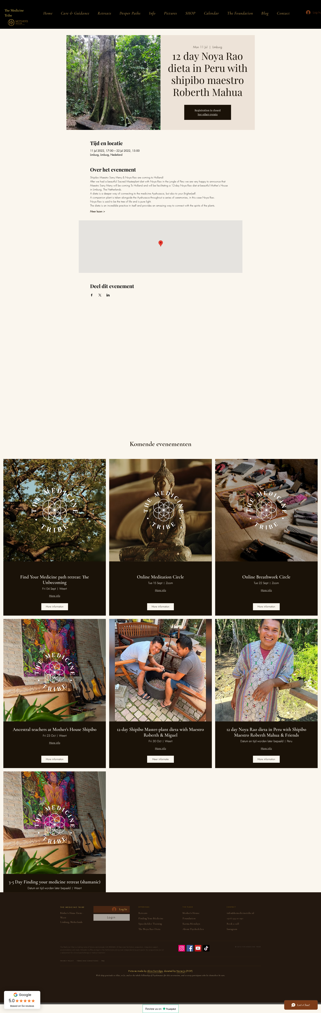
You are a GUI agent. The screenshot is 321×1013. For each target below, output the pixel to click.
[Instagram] (181, 948)
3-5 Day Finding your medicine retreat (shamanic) (54, 882)
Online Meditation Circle (160, 577)
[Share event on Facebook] (91, 295)
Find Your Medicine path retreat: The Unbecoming (54, 579)
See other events (208, 114)
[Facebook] (190, 948)
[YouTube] (198, 948)
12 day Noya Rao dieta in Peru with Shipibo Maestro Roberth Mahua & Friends (266, 732)
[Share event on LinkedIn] (108, 295)
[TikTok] (206, 948)
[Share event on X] (99, 295)
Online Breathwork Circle (266, 577)
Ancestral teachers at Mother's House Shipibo (54, 729)
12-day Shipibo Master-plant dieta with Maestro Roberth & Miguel (160, 732)
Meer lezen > (97, 211)
